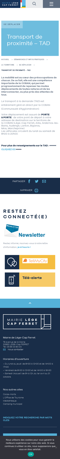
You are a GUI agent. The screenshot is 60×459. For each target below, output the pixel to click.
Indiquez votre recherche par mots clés (27, 419)
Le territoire (7, 65)
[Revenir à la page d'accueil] (13, 4)
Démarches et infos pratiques (29, 59)
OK (30, 454)
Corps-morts (9, 394)
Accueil (5, 59)
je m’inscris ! (24, 247)
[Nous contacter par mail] (44, 181)
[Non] (56, 447)
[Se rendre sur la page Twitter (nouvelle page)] (36, 181)
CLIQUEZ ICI (8, 149)
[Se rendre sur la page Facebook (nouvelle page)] (29, 181)
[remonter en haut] (30, 303)
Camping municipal (12, 404)
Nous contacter (15, 349)
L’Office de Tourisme (13, 397)
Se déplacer (25, 65)
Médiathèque (9, 401)
